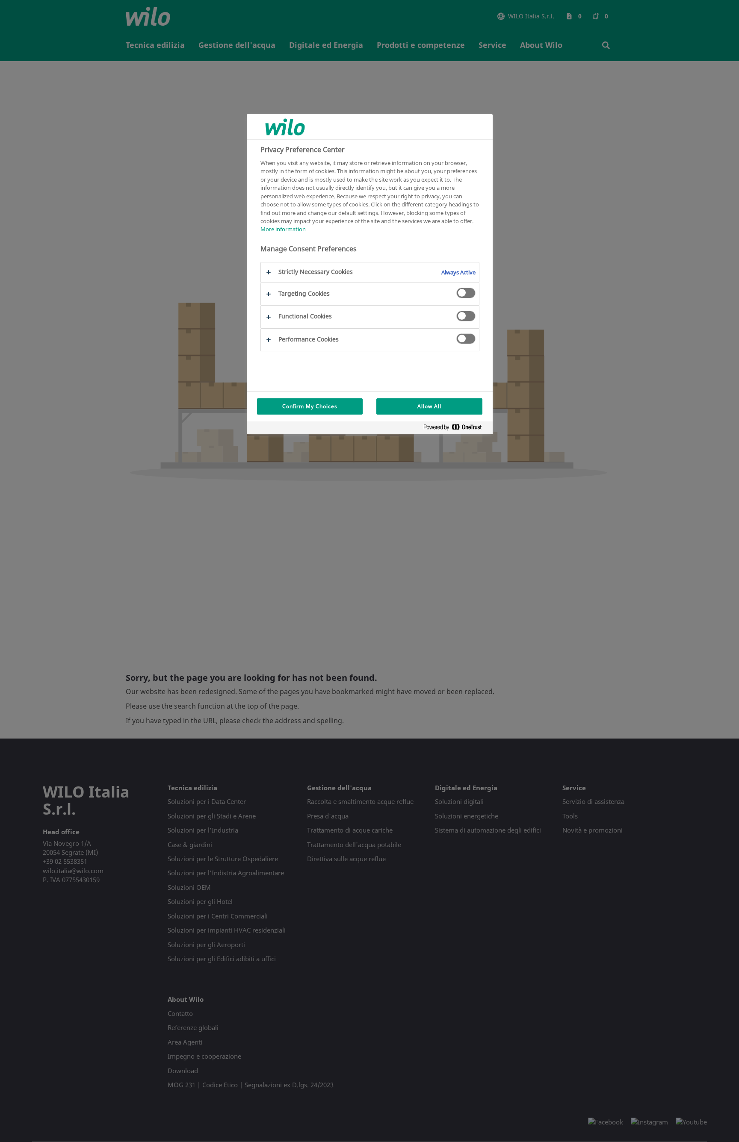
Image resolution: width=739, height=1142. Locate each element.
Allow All (429, 406)
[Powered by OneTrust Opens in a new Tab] (455, 429)
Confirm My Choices (309, 406)
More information (283, 229)
